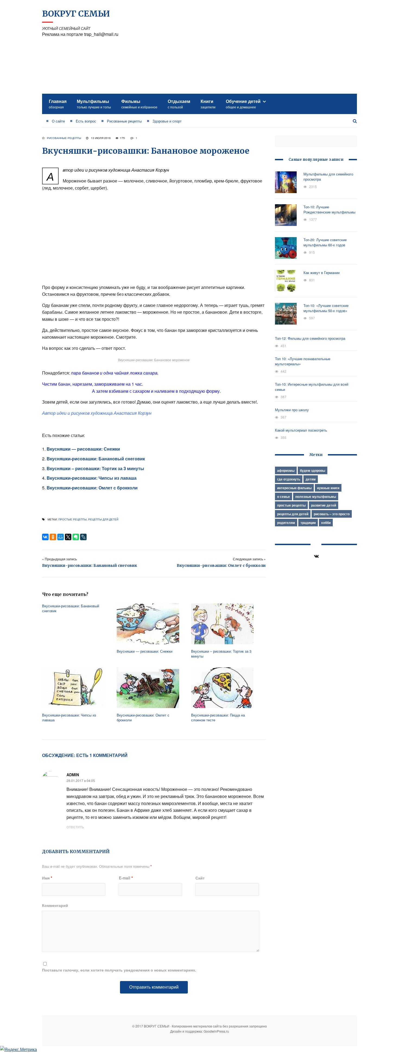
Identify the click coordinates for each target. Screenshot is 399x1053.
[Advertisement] (258, 48)
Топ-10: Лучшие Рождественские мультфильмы (329, 209)
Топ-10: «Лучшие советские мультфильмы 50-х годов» (326, 308)
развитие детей (323, 505)
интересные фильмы (294, 487)
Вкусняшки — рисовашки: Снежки (83, 449)
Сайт (200, 878)
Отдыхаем (179, 103)
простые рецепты (72, 519)
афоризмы (285, 470)
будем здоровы (312, 470)
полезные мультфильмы (315, 496)
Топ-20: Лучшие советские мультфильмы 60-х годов (325, 242)
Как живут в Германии (321, 272)
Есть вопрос (86, 121)
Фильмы (139, 103)
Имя (47, 878)
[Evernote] (75, 537)
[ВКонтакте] (45, 537)
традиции (308, 522)
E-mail (126, 878)
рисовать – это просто (332, 513)
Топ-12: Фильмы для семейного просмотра (310, 338)
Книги (208, 103)
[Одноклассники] (53, 537)
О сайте (58, 121)
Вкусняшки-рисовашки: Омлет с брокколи (92, 488)
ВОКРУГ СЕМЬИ (76, 13)
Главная (57, 103)
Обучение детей (243, 103)
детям (311, 479)
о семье (283, 496)
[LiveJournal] (83, 537)
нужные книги (328, 487)
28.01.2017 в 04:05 (80, 780)
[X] (68, 537)
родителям (286, 522)
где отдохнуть (288, 479)
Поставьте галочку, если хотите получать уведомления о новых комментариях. (119, 970)
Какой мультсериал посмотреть (301, 430)
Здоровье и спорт (167, 121)
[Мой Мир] (60, 537)
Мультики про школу (292, 409)
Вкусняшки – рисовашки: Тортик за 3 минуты (95, 468)
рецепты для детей (103, 519)
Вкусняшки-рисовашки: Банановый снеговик (96, 458)
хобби (326, 522)
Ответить (75, 827)
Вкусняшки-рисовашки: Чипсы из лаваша (92, 478)
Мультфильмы (94, 103)
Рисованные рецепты (124, 121)
